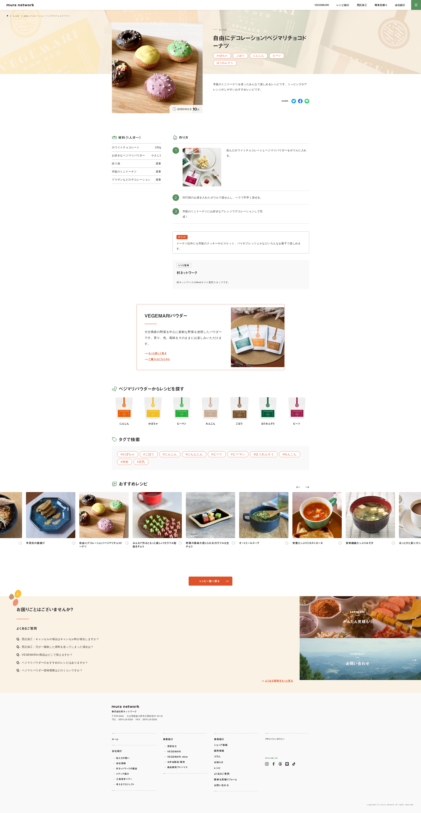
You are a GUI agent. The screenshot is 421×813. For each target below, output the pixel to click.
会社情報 (121, 763)
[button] (298, 487)
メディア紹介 (122, 774)
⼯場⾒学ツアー (124, 779)
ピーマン (239, 454)
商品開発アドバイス (177, 767)
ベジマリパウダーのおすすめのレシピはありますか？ (55, 662)
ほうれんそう (264, 454)
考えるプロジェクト (125, 784)
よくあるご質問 (222, 774)
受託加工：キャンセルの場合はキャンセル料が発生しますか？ (60, 639)
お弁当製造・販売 (176, 762)
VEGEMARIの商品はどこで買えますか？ (47, 654)
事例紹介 (219, 739)
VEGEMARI (322, 5)
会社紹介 (400, 5)
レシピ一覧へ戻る (209, 581)
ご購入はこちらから (159, 359)
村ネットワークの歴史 (126, 768)
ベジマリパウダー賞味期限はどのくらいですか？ (52, 670)
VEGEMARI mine (177, 757)
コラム (217, 756)
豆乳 (142, 461)
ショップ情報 (221, 745)
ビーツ (217, 454)
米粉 (125, 461)
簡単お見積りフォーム (225, 779)
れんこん (290, 454)
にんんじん (195, 454)
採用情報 (219, 751)
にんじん (171, 454)
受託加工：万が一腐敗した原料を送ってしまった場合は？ (58, 646)
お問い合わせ (221, 785)
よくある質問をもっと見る (279, 681)
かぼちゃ (128, 454)
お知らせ (218, 762)
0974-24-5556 (126, 719)
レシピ (16, 16)
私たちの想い (123, 758)
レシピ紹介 (342, 5)
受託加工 (362, 5)
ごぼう (149, 454)
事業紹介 (168, 739)
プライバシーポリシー (275, 739)
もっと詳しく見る (157, 353)
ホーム (115, 739)
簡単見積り (381, 5)
